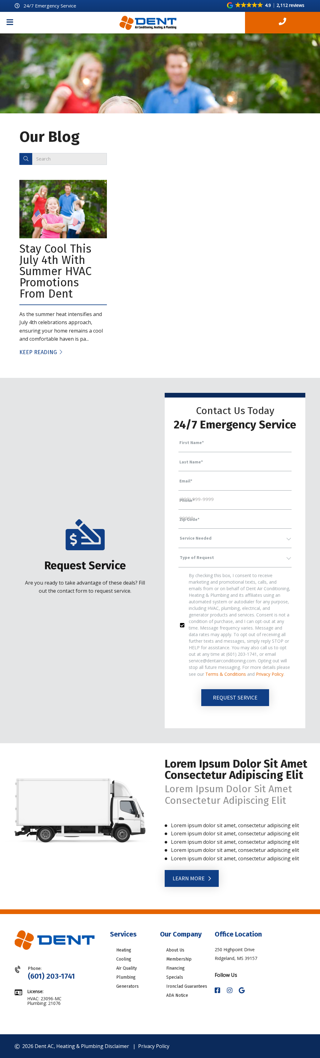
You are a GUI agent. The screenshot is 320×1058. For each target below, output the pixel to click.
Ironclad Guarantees (186, 986)
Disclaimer (117, 1046)
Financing (175, 968)
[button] (266, 5)
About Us (175, 950)
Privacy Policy (269, 674)
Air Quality (126, 968)
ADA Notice (177, 995)
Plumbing (126, 977)
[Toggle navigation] (9, 23)
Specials (174, 977)
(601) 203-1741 (51, 976)
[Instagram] (230, 990)
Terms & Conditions (225, 674)
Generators (127, 986)
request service (235, 697)
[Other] (242, 990)
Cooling (123, 959)
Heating (123, 950)
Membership (179, 959)
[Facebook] (218, 990)
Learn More (189, 878)
